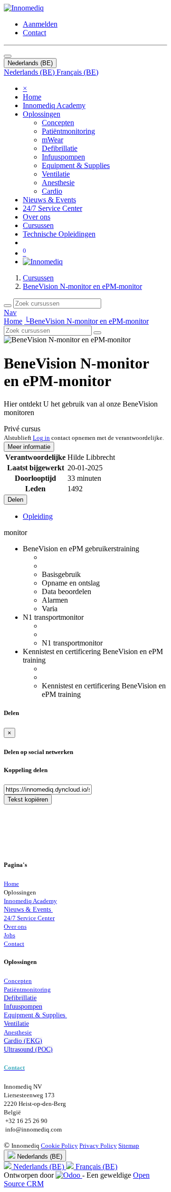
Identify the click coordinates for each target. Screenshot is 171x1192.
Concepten (18, 980)
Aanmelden (40, 24)
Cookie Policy (59, 1145)
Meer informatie (29, 446)
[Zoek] (7, 305)
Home (13, 321)
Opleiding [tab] (38, 516)
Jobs (9, 935)
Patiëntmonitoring (27, 989)
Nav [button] (10, 312)
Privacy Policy (98, 1145)
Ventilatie (16, 1023)
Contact (34, 33)
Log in (41, 437)
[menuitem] (32, 97)
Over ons (15, 926)
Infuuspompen (23, 1006)
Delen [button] (15, 499)
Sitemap (128, 1145)
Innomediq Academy (30, 900)
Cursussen (38, 278)
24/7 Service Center (29, 918)
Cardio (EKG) (23, 1040)
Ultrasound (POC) (28, 1049)
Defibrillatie (20, 998)
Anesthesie (18, 1032)
